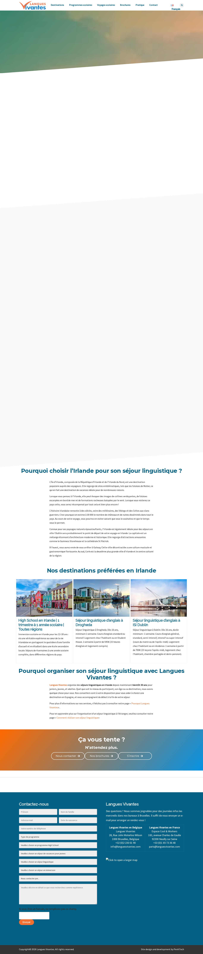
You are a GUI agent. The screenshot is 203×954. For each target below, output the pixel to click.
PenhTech (179, 949)
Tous (34, 230)
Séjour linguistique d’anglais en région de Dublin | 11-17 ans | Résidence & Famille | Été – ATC (75, 405)
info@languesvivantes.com (126, 846)
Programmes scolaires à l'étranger (118, 236)
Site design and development (155, 949)
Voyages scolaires (106, 4)
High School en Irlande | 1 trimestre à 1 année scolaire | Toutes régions (161, 249)
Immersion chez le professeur (80, 236)
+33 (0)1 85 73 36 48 (164, 842)
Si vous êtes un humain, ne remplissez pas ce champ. (48, 909)
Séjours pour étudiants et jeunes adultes (63, 230)
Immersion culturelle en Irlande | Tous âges (163, 443)
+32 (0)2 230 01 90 (125, 842)
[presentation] (33, 260)
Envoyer (26, 922)
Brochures (125, 4)
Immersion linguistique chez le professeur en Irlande (163, 404)
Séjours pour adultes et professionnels (149, 230)
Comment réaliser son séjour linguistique (77, 717)
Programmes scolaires (80, 4)
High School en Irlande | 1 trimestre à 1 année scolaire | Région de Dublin (73, 249)
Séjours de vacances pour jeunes (106, 230)
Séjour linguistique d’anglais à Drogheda (74, 326)
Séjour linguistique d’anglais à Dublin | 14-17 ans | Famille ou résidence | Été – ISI (162, 288)
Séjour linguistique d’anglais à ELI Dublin (162, 326)
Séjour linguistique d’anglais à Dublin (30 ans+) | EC (74, 443)
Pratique (140, 4)
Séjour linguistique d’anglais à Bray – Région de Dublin (162, 365)
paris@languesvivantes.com (164, 846)
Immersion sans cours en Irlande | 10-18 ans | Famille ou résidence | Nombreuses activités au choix (74, 290)
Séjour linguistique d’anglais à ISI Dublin (74, 365)
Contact (153, 4)
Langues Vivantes (58, 684)
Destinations (57, 4)
